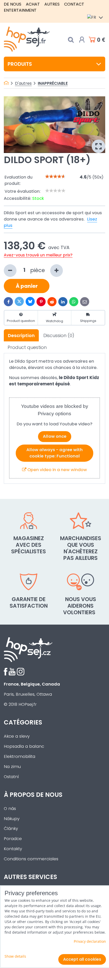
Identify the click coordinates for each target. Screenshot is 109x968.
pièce (38, 270)
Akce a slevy (17, 736)
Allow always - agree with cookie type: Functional (54, 453)
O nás (10, 808)
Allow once (54, 436)
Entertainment (20, 10)
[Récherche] (70, 39)
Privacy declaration (90, 941)
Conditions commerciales (31, 859)
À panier (27, 286)
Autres (52, 4)
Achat (33, 4)
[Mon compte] (81, 40)
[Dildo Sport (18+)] (54, 124)
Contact (74, 4)
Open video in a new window (56, 470)
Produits (20, 64)
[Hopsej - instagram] (20, 674)
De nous (12, 4)
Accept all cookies (82, 959)
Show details (15, 956)
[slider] (55, 176)
